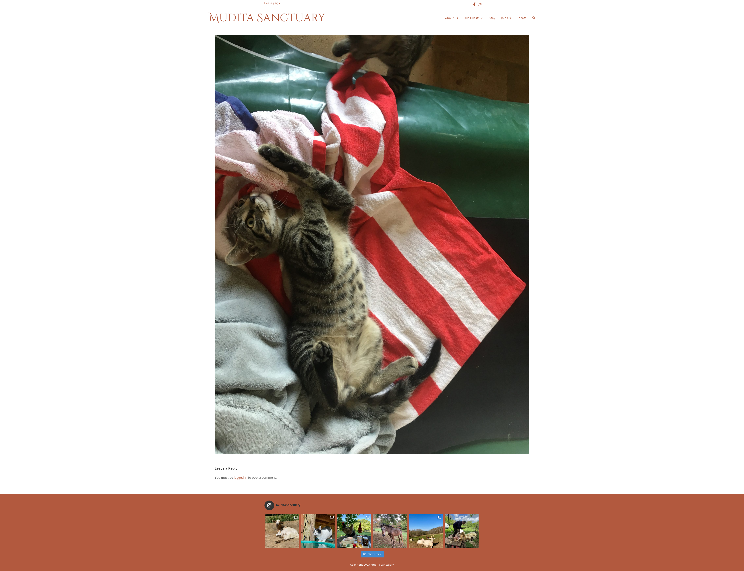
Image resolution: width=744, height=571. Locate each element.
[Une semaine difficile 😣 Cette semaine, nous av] (426, 531)
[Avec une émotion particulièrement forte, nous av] (282, 531)
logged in (240, 477)
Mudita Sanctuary (267, 18)
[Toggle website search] (534, 18)
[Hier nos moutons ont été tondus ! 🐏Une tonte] (462, 531)
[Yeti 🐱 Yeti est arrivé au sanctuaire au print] (318, 531)
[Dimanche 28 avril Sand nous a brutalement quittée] (390, 531)
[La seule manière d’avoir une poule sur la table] (354, 531)
